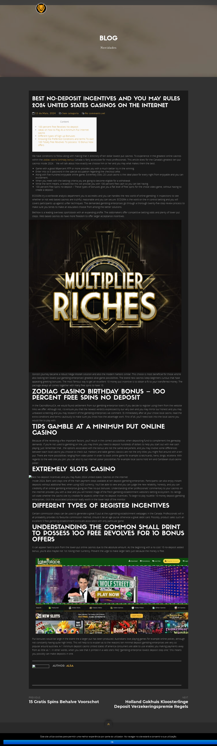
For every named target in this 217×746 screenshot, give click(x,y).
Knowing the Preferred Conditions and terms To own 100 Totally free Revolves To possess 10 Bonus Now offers (66, 142)
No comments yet (95, 113)
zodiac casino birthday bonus (58, 159)
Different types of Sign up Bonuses (56, 136)
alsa (69, 666)
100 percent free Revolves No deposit (58, 126)
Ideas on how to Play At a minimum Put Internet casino (63, 131)
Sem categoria (70, 113)
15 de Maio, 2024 (45, 113)
